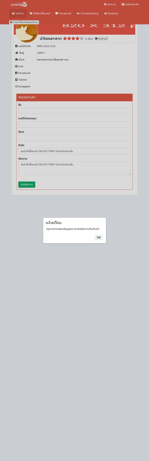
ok (99, 237)
